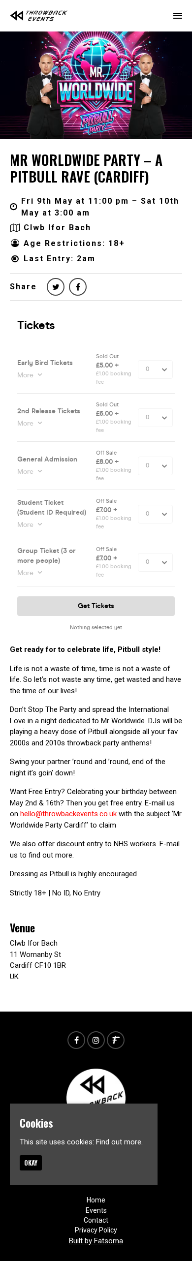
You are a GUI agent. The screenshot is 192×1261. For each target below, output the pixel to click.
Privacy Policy (96, 1230)
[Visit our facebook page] (78, 287)
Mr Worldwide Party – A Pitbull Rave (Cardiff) (86, 168)
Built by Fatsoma (96, 1240)
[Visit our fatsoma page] (116, 1040)
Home (96, 1200)
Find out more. (119, 1142)
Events (96, 1210)
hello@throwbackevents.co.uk (68, 813)
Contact (96, 1220)
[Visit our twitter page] (55, 287)
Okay (30, 1163)
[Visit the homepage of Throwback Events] (39, 15)
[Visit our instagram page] (96, 1040)
